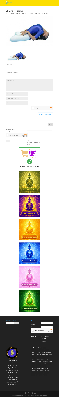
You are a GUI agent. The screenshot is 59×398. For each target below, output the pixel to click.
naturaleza (39, 363)
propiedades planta (36, 368)
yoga (41, 375)
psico (42, 368)
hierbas (42, 359)
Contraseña (8, 131)
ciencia (43, 352)
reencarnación (35, 370)
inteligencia (34, 361)
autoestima (41, 350)
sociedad (46, 373)
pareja (49, 363)
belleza (47, 350)
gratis (38, 359)
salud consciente (39, 373)
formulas (33, 359)
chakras (38, 352)
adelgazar (34, 347)
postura (43, 366)
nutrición (44, 363)
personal (38, 366)
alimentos (40, 347)
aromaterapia (34, 350)
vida (37, 375)
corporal (39, 354)
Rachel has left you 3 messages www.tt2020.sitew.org (21, 13)
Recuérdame (32, 141)
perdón (33, 366)
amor (44, 347)
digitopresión (45, 354)
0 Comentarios (44, 13)
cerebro (33, 352)
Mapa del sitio (43, 395)
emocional (34, 356)
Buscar (50, 124)
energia (39, 356)
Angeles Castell (21, 395)
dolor (50, 354)
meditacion (45, 361)
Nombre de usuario (10, 129)
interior (39, 361)
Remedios (47, 370)
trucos (33, 375)
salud (33, 373)
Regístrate (29, 144)
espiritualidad (45, 356)
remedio (41, 370)
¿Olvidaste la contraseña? (33, 142)
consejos (33, 354)
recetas (46, 368)
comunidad (48, 352)
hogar (47, 359)
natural (33, 363)
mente (50, 361)
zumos (44, 375)
